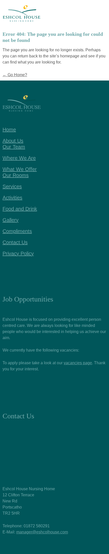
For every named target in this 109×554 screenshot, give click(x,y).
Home (9, 129)
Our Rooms (16, 175)
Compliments (17, 231)
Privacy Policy (18, 253)
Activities (12, 197)
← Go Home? (15, 75)
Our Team (14, 147)
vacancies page (78, 363)
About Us (13, 141)
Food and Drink (20, 209)
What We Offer (20, 169)
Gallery (11, 220)
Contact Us (15, 242)
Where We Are (19, 158)
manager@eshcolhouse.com (42, 532)
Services (12, 186)
